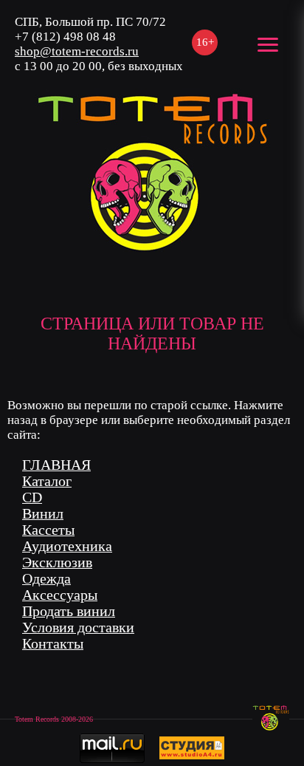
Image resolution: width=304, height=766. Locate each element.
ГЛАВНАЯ (56, 465)
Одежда (46, 579)
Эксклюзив (57, 562)
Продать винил (68, 611)
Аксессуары (59, 595)
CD (32, 497)
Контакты (52, 644)
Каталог (47, 481)
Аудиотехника (67, 546)
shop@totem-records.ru (77, 51)
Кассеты (48, 530)
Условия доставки (78, 627)
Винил (42, 514)
